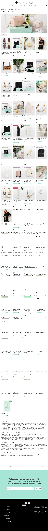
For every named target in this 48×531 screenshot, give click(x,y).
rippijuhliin (41, 466)
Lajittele (4, 34)
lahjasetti (24, 456)
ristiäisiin (2, 467)
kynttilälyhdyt (42, 445)
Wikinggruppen (25, 529)
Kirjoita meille (40, 505)
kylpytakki (18, 456)
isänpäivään (29, 466)
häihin (38, 466)
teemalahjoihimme (11, 466)
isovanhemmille (34, 466)
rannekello (28, 454)
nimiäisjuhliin (7, 467)
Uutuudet (20, 5)
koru (25, 454)
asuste (35, 454)
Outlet (21, 6)
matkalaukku (19, 448)
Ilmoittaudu (38, 488)
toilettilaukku (25, 448)
